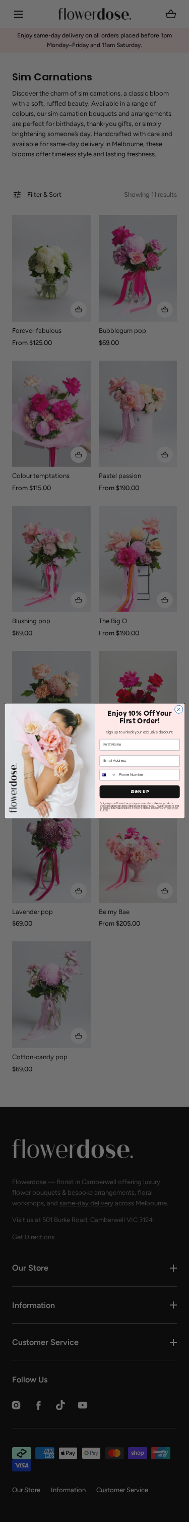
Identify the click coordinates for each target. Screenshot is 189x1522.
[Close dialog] (178, 710)
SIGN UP (139, 792)
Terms (104, 810)
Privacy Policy (171, 808)
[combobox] (108, 774)
